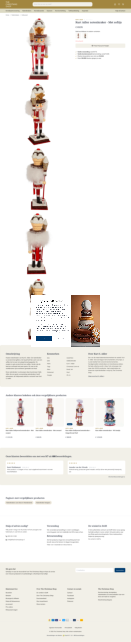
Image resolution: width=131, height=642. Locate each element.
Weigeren (61, 338)
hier (49, 324)
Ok (44, 338)
